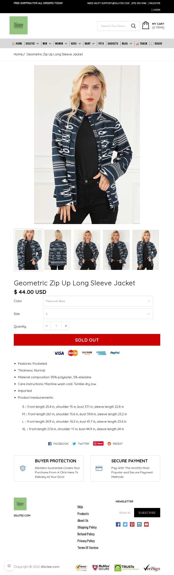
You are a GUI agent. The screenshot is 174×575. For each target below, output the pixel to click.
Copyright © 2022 (36, 567)
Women (59, 43)
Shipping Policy (87, 527)
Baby (87, 43)
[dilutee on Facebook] (118, 524)
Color (18, 301)
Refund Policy (85, 534)
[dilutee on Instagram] (139, 524)
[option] (87, 144)
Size (17, 314)
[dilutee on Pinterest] (132, 524)
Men (45, 43)
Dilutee (30, 43)
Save (100, 443)
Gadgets (113, 43)
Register (154, 3)
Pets (101, 43)
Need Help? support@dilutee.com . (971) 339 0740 (116, 3)
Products (83, 513)
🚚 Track (141, 43)
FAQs (80, 506)
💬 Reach (156, 43)
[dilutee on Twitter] (125, 524)
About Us (82, 520)
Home (18, 54)
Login (156, 9)
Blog (125, 43)
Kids (74, 43)
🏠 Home (17, 43)
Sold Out (87, 340)
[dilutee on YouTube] (146, 524)
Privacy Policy (86, 540)
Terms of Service (87, 547)
